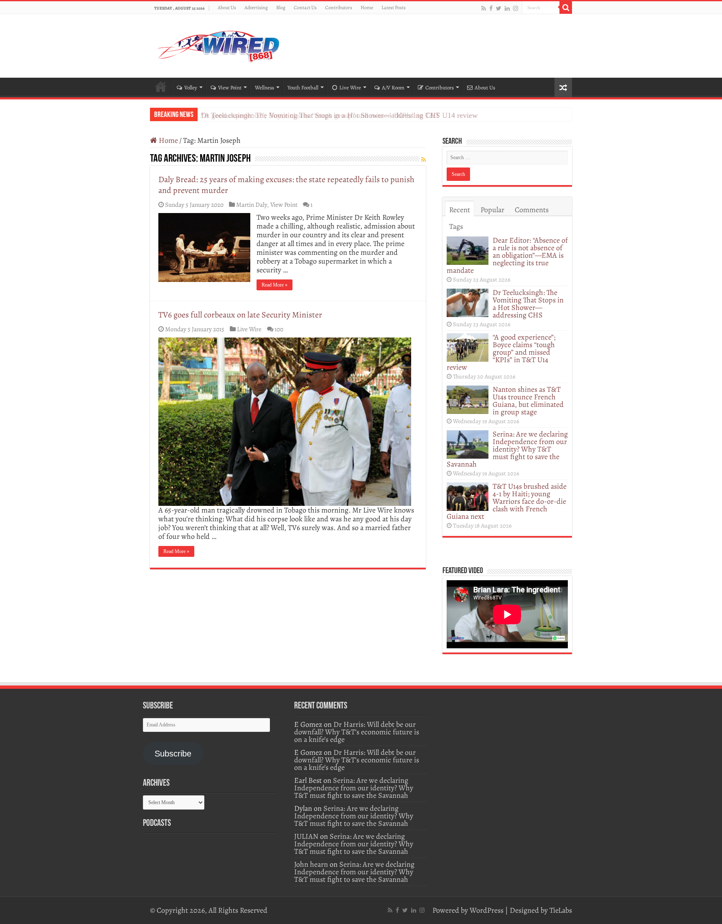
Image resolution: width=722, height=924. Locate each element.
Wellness (264, 87)
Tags (456, 226)
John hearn (311, 864)
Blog (280, 7)
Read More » (274, 285)
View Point (230, 87)
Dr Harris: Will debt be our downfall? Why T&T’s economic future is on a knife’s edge (356, 731)
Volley (190, 87)
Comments (532, 210)
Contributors (338, 7)
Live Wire (350, 87)
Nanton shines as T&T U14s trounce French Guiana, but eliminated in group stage (528, 400)
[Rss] (483, 8)
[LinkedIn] (507, 8)
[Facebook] (490, 8)
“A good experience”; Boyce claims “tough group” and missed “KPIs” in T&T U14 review (339, 115)
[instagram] (515, 8)
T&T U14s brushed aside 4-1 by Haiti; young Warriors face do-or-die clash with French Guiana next (507, 501)
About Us (227, 7)
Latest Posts (393, 7)
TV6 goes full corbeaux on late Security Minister (240, 314)
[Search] (565, 7)
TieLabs (560, 910)
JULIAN (306, 836)
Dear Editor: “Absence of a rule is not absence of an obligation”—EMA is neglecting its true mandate (507, 255)
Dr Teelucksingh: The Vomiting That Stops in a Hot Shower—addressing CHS (528, 303)
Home (367, 7)
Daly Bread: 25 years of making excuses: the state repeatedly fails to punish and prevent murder (286, 185)
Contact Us (305, 7)
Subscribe (173, 753)
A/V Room (393, 87)
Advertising (256, 7)
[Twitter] (498, 8)
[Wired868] (219, 44)
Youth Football (302, 87)
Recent (459, 210)
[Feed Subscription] (423, 160)
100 (279, 329)
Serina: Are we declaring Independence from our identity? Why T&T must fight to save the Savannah (507, 449)
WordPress (486, 910)
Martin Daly (251, 204)
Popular (492, 210)
